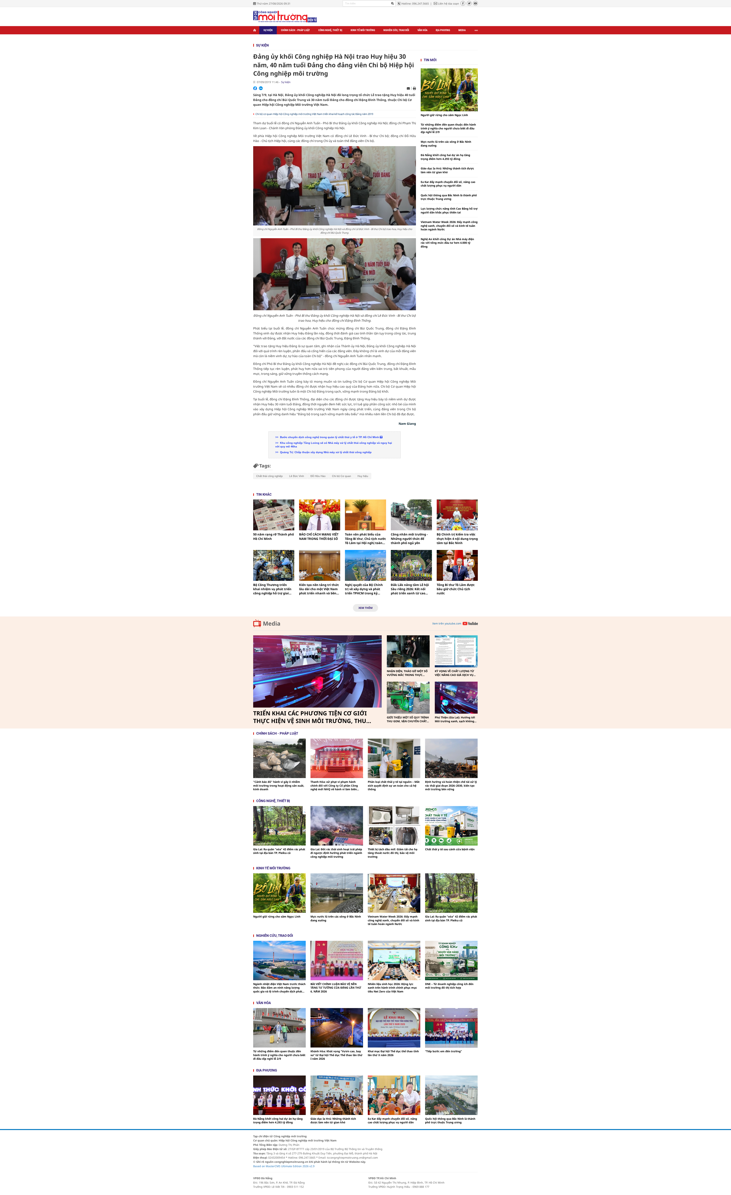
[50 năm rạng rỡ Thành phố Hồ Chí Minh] (273, 514)
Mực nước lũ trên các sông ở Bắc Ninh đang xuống (446, 143)
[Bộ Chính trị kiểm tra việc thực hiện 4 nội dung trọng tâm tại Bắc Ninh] (457, 514)
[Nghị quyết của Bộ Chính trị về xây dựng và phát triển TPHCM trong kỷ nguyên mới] (365, 565)
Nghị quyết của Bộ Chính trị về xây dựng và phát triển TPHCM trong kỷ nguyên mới (364, 589)
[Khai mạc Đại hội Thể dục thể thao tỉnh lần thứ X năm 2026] (394, 1028)
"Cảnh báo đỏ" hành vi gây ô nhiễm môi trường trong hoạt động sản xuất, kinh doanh (278, 785)
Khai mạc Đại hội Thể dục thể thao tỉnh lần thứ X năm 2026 (393, 1053)
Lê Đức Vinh (296, 476)
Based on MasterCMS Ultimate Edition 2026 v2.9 (283, 1166)
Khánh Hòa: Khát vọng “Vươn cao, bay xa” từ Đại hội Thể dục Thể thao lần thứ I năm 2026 (336, 1054)
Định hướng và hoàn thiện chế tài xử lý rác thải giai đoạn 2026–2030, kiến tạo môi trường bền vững (451, 785)
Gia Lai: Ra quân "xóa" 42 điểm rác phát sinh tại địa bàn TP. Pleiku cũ (279, 851)
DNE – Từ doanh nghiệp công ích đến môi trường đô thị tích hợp (449, 986)
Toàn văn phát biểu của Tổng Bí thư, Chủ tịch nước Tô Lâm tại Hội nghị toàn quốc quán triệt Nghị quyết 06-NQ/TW (365, 538)
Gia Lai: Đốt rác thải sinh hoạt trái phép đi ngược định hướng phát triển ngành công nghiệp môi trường (336, 852)
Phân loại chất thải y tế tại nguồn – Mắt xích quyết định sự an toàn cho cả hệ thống (394, 785)
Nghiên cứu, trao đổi (396, 30)
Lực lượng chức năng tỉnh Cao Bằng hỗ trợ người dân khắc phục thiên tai (449, 210)
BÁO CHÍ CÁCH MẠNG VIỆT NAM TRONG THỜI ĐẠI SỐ (318, 536)
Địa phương (443, 30)
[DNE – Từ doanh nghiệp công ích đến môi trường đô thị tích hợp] (451, 960)
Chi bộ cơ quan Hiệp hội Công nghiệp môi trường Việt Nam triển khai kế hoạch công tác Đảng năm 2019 (314, 114)
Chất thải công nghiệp (269, 476)
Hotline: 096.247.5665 (415, 3)
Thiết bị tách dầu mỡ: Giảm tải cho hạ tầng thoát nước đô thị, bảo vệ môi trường (392, 852)
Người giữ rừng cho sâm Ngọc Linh (444, 115)
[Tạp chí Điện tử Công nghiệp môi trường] (285, 16)
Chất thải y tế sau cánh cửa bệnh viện (450, 849)
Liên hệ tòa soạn (448, 3)
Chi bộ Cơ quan (341, 476)
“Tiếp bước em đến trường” (443, 1051)
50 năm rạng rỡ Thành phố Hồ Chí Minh (273, 536)
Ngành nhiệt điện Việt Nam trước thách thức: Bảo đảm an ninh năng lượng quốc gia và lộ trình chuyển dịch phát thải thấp (279, 987)
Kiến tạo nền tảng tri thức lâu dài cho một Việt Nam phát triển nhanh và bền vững (319, 589)
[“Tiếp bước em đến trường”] (451, 1028)
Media (462, 30)
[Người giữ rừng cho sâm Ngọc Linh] (449, 89)
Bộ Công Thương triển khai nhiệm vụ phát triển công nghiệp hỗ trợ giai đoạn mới (272, 589)
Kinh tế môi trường (363, 30)
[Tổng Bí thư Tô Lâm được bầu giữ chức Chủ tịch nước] (457, 565)
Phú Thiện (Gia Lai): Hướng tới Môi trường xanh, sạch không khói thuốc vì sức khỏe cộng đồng (455, 719)
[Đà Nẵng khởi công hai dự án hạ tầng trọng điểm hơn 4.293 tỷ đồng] (279, 1095)
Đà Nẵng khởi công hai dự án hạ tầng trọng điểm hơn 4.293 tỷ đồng (445, 157)
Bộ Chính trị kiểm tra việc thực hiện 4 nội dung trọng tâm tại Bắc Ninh (457, 538)
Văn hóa (422, 30)
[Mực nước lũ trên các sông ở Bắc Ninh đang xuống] (336, 893)
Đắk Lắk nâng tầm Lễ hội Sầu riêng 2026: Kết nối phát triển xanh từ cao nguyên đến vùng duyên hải (410, 589)
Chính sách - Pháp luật (295, 30)
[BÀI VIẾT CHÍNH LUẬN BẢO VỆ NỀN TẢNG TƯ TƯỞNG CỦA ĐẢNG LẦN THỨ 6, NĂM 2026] (336, 960)
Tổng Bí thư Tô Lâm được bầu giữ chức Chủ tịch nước (456, 589)
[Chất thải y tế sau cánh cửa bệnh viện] (451, 826)
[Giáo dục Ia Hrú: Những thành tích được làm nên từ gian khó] (336, 1095)
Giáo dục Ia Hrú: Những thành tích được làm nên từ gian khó (447, 170)
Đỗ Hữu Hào (318, 476)
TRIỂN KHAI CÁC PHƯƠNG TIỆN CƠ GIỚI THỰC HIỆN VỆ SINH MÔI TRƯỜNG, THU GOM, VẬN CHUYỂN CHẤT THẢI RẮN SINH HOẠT (311, 717)
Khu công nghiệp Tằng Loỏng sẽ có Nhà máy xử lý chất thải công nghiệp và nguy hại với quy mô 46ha (333, 444)
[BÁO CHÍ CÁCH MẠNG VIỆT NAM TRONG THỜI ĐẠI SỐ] (319, 514)
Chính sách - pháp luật (277, 733)
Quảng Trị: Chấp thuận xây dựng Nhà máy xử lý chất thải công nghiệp (325, 452)
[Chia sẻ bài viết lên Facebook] (255, 88)
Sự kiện (268, 30)
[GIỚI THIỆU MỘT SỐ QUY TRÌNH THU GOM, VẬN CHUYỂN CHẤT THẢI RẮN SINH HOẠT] (408, 698)
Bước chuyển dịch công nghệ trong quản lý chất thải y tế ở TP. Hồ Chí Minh (329, 437)
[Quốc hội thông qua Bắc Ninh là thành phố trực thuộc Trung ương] (451, 1095)
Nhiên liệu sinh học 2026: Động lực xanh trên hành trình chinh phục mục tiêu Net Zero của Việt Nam (392, 987)
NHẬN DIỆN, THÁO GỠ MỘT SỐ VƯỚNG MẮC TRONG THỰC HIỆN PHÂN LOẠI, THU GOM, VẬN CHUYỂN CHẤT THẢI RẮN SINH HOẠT (407, 673)
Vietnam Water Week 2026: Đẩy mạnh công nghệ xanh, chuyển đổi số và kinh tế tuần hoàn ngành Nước (449, 225)
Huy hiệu (363, 476)
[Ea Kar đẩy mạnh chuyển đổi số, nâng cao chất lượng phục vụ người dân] (394, 1095)
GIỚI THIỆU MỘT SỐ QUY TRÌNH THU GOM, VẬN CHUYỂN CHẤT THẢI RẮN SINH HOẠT (408, 719)
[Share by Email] (408, 88)
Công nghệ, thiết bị (330, 30)
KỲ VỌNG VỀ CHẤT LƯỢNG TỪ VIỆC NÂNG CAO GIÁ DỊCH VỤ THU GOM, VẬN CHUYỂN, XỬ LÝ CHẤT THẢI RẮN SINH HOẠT (455, 673)
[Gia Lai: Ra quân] (279, 826)
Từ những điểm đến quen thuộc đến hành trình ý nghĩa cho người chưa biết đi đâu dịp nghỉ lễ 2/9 (448, 128)
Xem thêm (365, 608)
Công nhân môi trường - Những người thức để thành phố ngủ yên (409, 538)
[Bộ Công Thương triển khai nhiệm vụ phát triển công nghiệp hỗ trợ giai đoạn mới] (273, 565)
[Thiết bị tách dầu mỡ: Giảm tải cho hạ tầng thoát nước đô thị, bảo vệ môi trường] (394, 826)
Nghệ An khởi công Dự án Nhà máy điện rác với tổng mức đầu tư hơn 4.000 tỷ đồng (447, 242)
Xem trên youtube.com (446, 623)
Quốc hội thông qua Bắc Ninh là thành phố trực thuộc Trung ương (449, 197)
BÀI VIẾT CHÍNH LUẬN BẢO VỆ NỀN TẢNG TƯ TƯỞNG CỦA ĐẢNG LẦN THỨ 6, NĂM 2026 (335, 987)
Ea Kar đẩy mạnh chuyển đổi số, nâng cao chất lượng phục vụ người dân (448, 184)
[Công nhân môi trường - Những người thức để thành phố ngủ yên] (411, 514)
